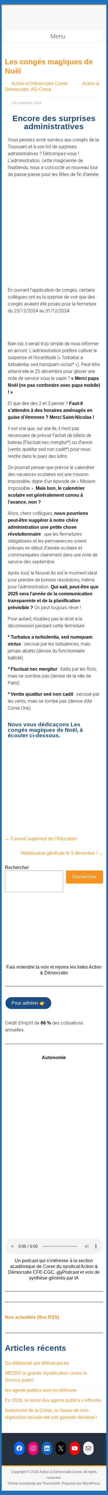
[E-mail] (88, 1448)
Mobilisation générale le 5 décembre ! (62, 853)
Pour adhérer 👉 (28, 1003)
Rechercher (17, 867)
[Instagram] (33, 1448)
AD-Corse (41, 89)
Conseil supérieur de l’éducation (41, 838)
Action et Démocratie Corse (39, 83)
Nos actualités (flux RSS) (32, 1317)
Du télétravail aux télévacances (37, 1363)
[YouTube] (74, 1448)
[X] (61, 1448)
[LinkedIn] (47, 1448)
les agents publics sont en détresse (41, 1390)
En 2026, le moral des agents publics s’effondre (53, 1400)
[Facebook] (19, 1448)
